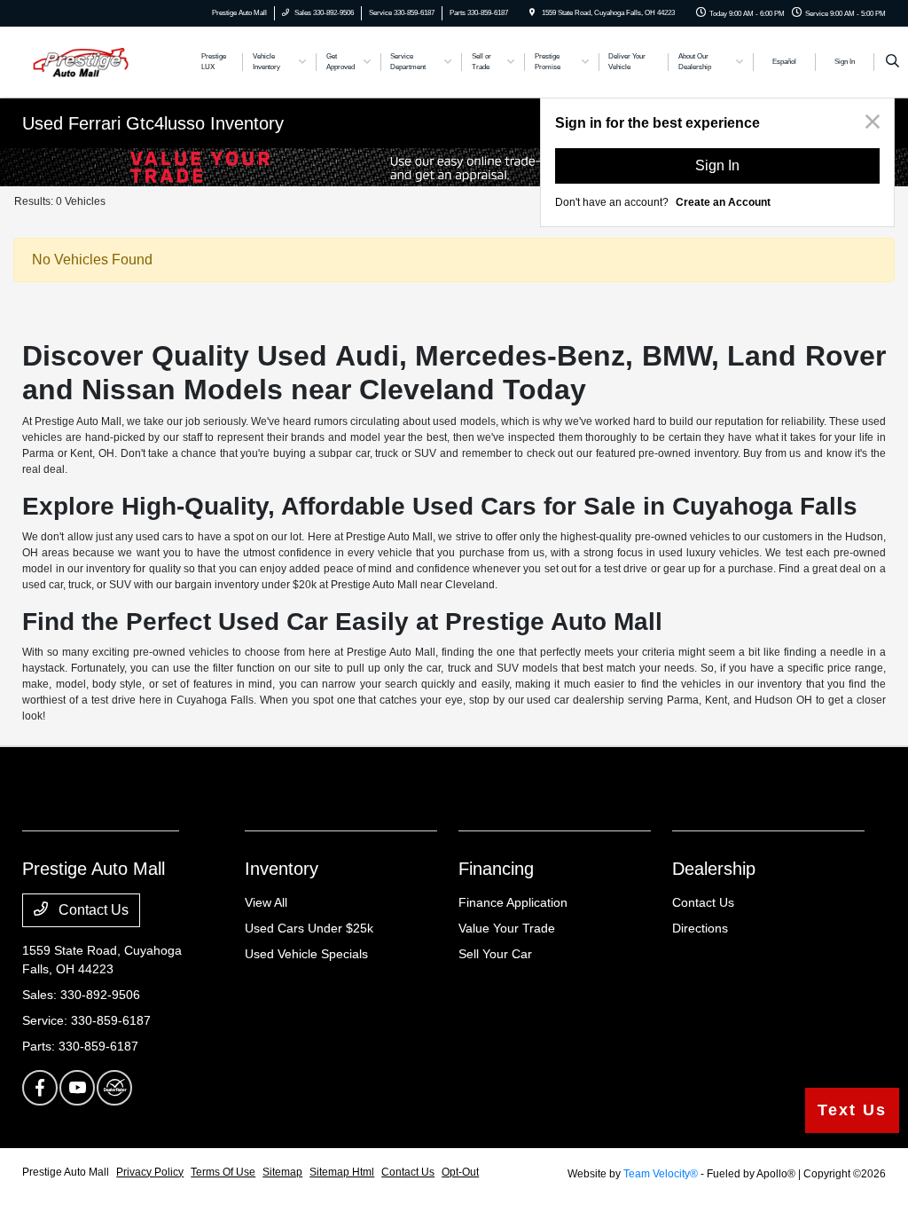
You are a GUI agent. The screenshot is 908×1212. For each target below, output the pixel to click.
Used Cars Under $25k (309, 928)
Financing (496, 868)
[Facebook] (40, 1088)
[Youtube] (77, 1088)
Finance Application (513, 902)
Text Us (852, 1110)
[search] (892, 62)
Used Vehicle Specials (306, 954)
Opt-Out (460, 1172)
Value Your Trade (506, 928)
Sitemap (282, 1172)
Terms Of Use (223, 1172)
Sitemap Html (341, 1172)
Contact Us (92, 909)
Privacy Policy (150, 1172)
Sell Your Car (495, 954)
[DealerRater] (114, 1088)
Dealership (713, 868)
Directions (700, 928)
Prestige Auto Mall (65, 1172)
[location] (532, 13)
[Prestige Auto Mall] (102, 60)
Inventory (281, 868)
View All (266, 902)
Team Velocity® (660, 1174)
